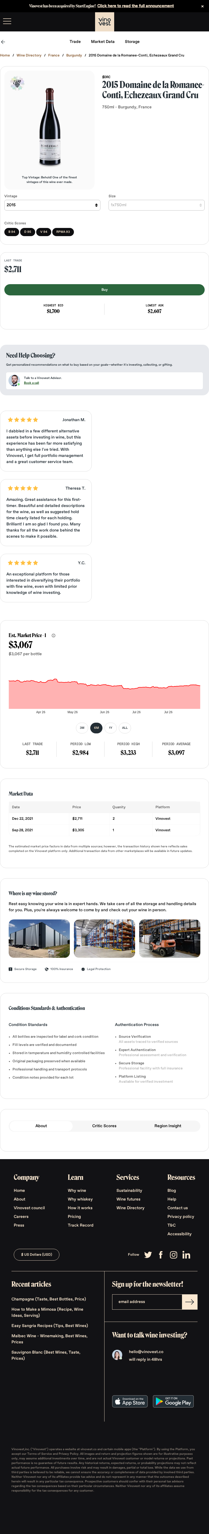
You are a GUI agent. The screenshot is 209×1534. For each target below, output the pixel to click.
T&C (171, 1226)
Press (19, 1226)
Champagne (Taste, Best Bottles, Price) (48, 1299)
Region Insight (167, 1126)
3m (82, 728)
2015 (11, 205)
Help (171, 1199)
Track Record (81, 1226)
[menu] (7, 21)
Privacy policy (180, 1217)
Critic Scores (104, 1126)
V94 (43, 232)
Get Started (192, 22)
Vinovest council (29, 1208)
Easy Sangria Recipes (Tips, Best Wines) (49, 1326)
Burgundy (74, 55)
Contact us (177, 1208)
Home (5, 55)
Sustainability (129, 1191)
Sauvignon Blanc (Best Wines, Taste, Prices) (45, 1356)
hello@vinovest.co (146, 1352)
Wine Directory (29, 55)
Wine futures (128, 1199)
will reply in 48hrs (145, 1360)
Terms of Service (40, 1454)
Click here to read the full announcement (135, 6)
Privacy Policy (69, 1454)
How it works (80, 1208)
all (125, 728)
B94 (11, 232)
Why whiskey (80, 1199)
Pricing (74, 1217)
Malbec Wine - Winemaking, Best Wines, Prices (49, 1339)
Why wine (77, 1191)
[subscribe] (189, 1302)
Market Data (103, 42)
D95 (27, 232)
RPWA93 (63, 232)
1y (110, 728)
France (54, 55)
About (41, 1126)
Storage (132, 42)
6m (96, 728)
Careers (21, 1217)
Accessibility (179, 1234)
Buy (104, 290)
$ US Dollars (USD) (36, 1254)
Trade (75, 42)
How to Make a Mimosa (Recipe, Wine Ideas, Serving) (47, 1313)
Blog (171, 1191)
